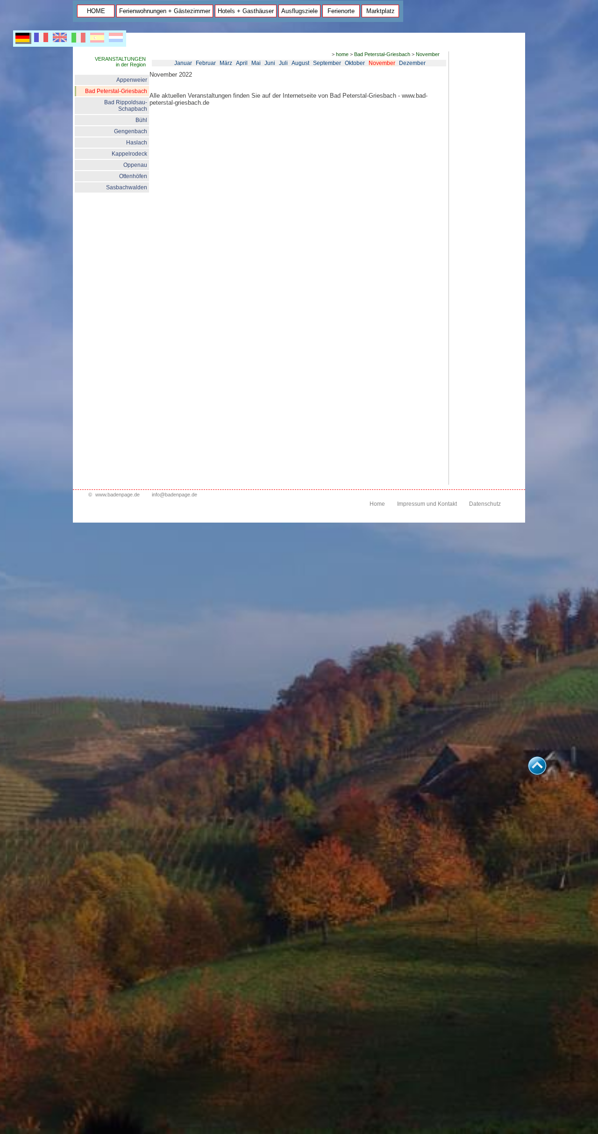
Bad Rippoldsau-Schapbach (125, 105)
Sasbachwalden (126, 187)
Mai (256, 63)
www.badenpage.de (117, 494)
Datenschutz (485, 504)
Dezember (412, 63)
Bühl (141, 120)
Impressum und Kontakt (427, 504)
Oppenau (135, 165)
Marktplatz (380, 10)
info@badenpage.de (174, 494)
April (242, 63)
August (300, 63)
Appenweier (131, 80)
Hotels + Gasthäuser (246, 10)
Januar (183, 63)
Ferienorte (341, 10)
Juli (283, 63)
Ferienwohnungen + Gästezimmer (164, 10)
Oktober (355, 63)
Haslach (136, 142)
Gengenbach (130, 131)
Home (377, 504)
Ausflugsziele (299, 10)
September (327, 63)
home (342, 54)
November (428, 54)
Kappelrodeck (129, 154)
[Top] (537, 772)
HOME (96, 10)
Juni (269, 63)
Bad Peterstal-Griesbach (116, 91)
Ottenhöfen (133, 176)
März (226, 63)
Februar (206, 63)
